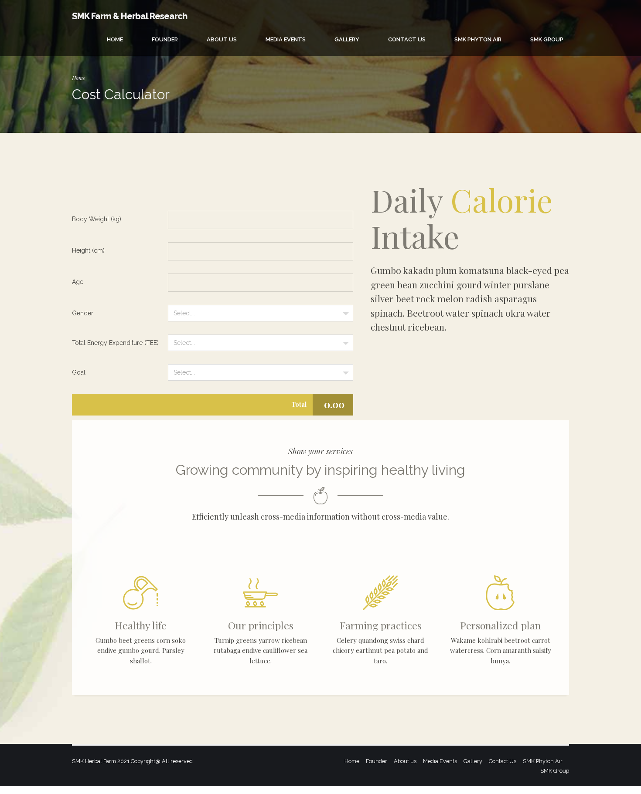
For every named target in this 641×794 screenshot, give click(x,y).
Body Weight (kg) (96, 219)
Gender (82, 313)
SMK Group (546, 39)
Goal (78, 372)
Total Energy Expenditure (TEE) (115, 342)
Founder (165, 39)
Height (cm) (88, 250)
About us (222, 39)
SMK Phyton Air (477, 39)
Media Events (286, 39)
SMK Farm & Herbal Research (129, 16)
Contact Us (407, 39)
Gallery (346, 39)
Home (115, 39)
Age (77, 281)
